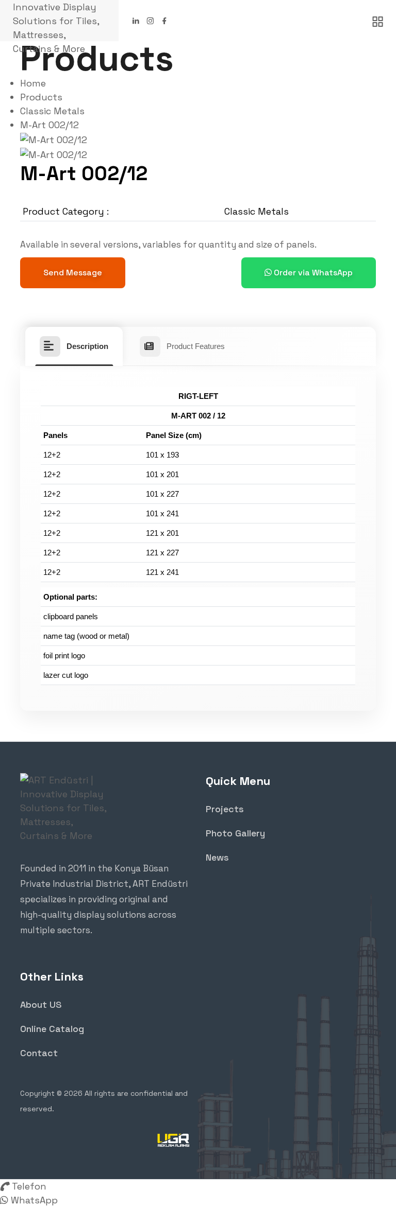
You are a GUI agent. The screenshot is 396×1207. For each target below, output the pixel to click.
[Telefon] (4, 1186)
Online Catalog (52, 1029)
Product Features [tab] (196, 346)
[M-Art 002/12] (53, 139)
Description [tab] (87, 346)
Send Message (72, 272)
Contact (39, 1053)
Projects (225, 809)
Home (33, 83)
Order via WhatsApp (312, 272)
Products (41, 97)
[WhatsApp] (4, 1200)
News (217, 857)
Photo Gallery (235, 833)
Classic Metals (52, 111)
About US (41, 1004)
